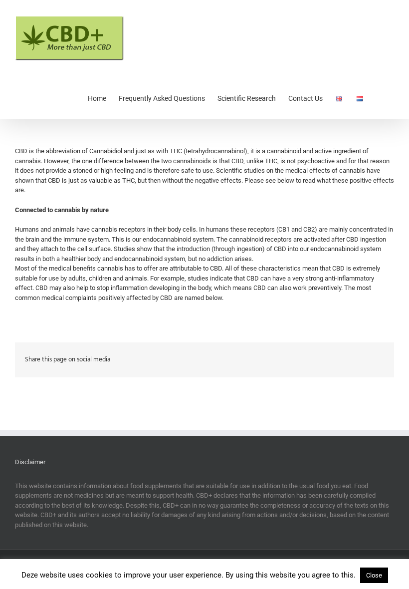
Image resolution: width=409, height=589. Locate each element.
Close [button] (374, 575)
